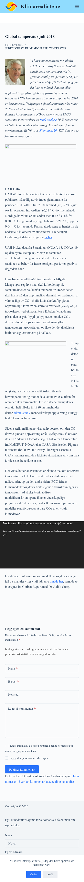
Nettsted (13, 694)
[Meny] (77, 6)
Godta (33, 874)
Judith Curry (14, 48)
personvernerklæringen (35, 758)
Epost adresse (13, 852)
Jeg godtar (29, 758)
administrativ (22, 413)
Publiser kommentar (22, 769)
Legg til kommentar (22, 708)
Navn (13, 668)
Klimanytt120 (48, 130)
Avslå (50, 874)
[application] (42, 544)
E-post (13, 681)
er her (48, 237)
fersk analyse (48, 119)
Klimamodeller (36, 48)
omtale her (56, 581)
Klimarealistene (40, 6)
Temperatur (57, 48)
